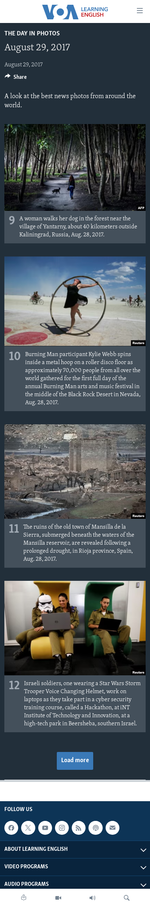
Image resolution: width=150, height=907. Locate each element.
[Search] (127, 898)
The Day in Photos (32, 34)
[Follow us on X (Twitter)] (28, 828)
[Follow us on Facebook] (11, 828)
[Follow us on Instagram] (62, 828)
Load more (75, 760)
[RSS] (79, 828)
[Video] (58, 898)
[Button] (16, 79)
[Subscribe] (112, 828)
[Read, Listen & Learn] (23, 898)
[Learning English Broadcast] (92, 898)
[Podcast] (95, 828)
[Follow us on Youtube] (45, 828)
